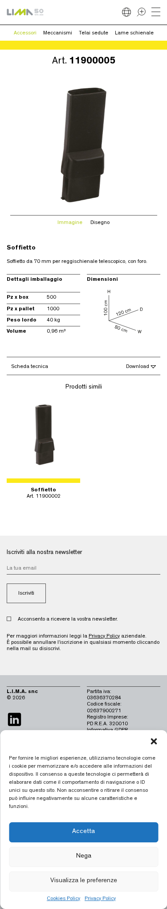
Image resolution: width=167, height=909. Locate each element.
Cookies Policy (63, 899)
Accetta (83, 832)
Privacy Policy (100, 899)
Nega (83, 856)
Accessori (25, 33)
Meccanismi (57, 33)
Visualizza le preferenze (83, 881)
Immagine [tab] (69, 223)
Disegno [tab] (100, 223)
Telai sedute (93, 33)
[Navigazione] (155, 12)
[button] (153, 741)
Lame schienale (134, 33)
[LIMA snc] (25, 12)
